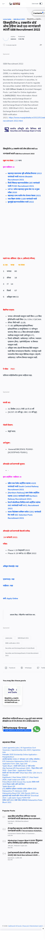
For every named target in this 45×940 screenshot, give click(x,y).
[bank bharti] (11, 821)
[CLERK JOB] (18, 858)
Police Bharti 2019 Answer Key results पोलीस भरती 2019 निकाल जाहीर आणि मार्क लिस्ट (20, 783)
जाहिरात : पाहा (8, 585)
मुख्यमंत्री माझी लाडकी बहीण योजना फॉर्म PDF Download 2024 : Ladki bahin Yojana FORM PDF (20, 796)
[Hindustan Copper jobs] (20, 846)
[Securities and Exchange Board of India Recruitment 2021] (22, 654)
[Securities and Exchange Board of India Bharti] (20, 648)
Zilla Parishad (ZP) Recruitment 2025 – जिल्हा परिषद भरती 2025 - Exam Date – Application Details (22, 769)
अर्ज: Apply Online (11, 598)
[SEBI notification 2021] (12, 643)
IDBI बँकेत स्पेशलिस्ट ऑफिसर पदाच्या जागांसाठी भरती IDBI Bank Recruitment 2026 (24, 817)
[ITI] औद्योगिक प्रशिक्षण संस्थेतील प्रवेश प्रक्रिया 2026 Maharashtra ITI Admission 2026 (19, 790)
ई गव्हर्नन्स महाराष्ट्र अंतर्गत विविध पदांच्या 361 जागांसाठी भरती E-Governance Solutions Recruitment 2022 (25, 829)
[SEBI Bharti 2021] (23, 638)
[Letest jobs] (9, 638)
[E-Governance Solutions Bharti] (17, 833)
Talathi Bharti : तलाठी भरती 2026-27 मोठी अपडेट (18, 766)
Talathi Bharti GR (8, 786)
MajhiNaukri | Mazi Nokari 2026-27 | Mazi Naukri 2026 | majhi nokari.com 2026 (20, 778)
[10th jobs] (11, 846)
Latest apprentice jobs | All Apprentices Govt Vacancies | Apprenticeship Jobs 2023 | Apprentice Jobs (21, 750)
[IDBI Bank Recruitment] (21, 821)
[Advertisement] (22, 231)
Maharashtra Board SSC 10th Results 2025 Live (20, 793)
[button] (3, 3)
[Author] (13, 39)
